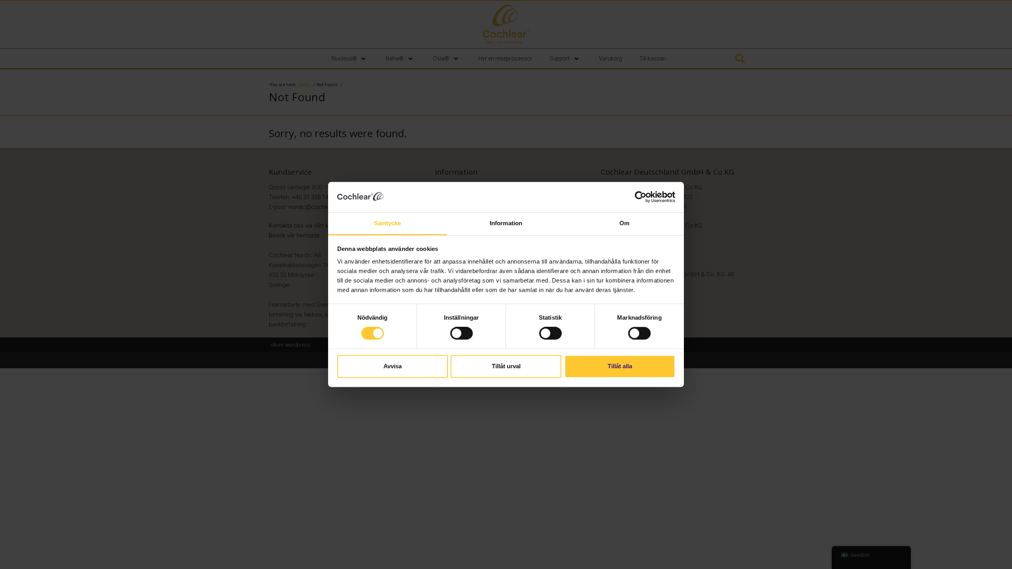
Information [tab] (506, 223)
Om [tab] (624, 223)
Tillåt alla (620, 366)
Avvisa (392, 366)
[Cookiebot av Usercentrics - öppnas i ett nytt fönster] (640, 197)
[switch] (461, 333)
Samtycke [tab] (387, 223)
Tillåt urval (506, 366)
